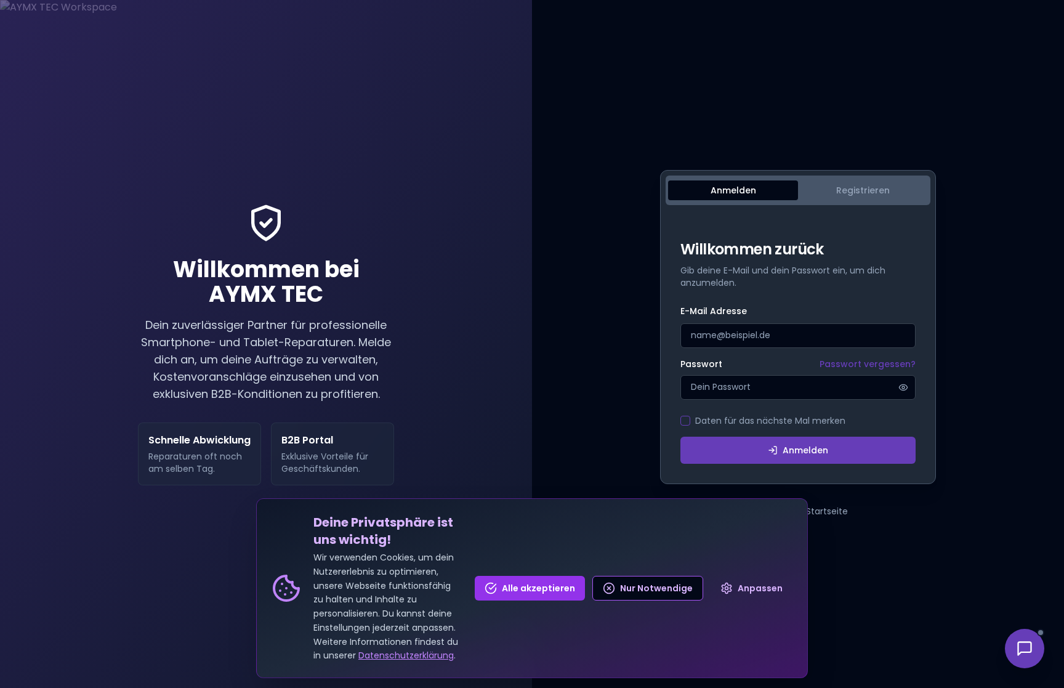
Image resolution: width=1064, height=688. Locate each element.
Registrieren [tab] (863, 190)
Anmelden (805, 450)
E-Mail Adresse (713, 311)
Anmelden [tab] (733, 190)
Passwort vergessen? (868, 364)
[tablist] (798, 190)
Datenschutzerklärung (406, 655)
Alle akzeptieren (538, 588)
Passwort (701, 364)
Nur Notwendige (656, 588)
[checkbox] (685, 421)
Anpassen (760, 588)
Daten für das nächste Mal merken (770, 421)
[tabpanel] (798, 352)
